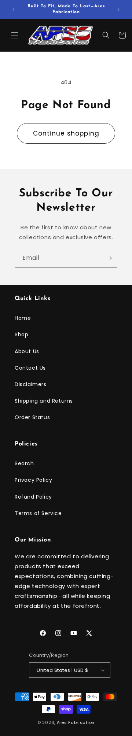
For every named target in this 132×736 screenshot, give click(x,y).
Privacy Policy (33, 480)
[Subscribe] (109, 258)
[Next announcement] (118, 9)
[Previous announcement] (14, 9)
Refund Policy (33, 496)
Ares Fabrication (76, 722)
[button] (15, 35)
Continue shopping (66, 133)
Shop (21, 334)
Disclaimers (31, 384)
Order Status (32, 417)
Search (24, 463)
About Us (27, 351)
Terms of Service (38, 513)
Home (23, 318)
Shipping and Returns (44, 400)
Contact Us (30, 367)
